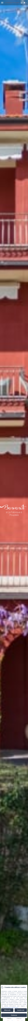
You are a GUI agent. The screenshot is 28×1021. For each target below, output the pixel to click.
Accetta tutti (20, 1010)
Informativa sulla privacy (11, 1007)
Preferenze (14, 1015)
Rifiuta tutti (7, 1010)
